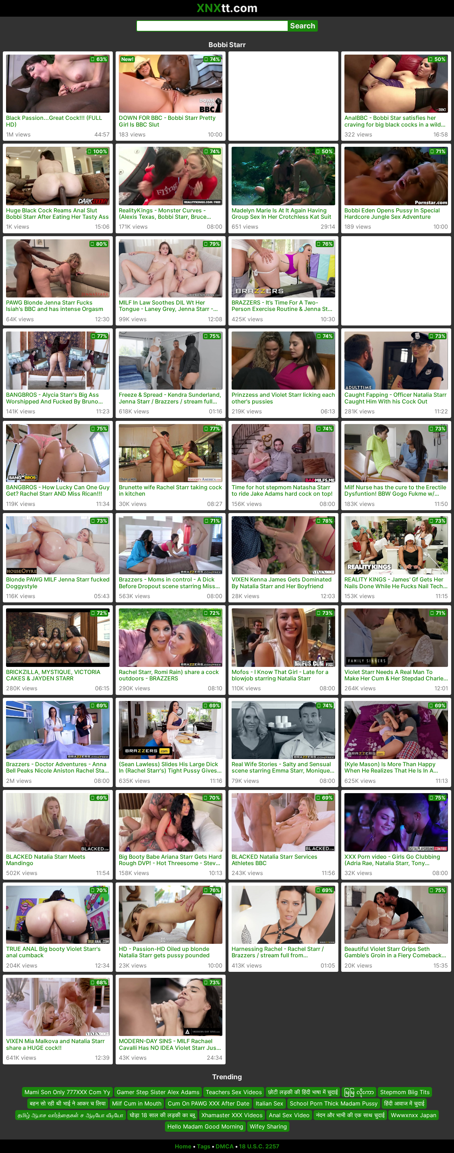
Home (183, 1146)
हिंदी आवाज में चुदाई (404, 1103)
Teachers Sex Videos (234, 1092)
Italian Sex (269, 1103)
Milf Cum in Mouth (136, 1103)
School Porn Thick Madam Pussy (334, 1103)
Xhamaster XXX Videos (231, 1114)
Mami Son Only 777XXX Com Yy (67, 1092)
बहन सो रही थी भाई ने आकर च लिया (68, 1103)
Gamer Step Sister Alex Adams (158, 1092)
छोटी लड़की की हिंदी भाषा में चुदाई (303, 1092)
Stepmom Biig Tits (405, 1092)
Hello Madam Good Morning (205, 1126)
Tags (203, 1146)
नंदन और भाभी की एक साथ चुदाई (350, 1114)
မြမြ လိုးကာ (359, 1092)
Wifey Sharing (268, 1126)
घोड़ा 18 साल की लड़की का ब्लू (162, 1114)
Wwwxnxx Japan (413, 1114)
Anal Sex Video (289, 1114)
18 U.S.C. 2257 (259, 1146)
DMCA (225, 1146)
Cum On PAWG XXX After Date (208, 1103)
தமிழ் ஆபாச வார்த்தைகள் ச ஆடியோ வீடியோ (70, 1114)
